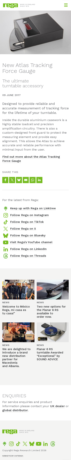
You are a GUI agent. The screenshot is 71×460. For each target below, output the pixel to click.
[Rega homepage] (11, 7)
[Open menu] (65, 5)
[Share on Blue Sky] (19, 180)
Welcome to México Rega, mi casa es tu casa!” (16, 310)
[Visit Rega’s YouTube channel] (38, 443)
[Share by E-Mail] (26, 180)
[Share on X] (12, 180)
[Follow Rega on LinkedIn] (45, 443)
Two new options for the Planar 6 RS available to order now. (51, 311)
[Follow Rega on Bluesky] (31, 443)
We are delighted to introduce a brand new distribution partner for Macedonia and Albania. (16, 357)
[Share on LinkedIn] (39, 180)
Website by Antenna (12, 456)
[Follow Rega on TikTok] (18, 443)
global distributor (15, 410)
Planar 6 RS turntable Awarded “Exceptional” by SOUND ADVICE (50, 354)
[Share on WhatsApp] (33, 180)
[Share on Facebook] (5, 180)
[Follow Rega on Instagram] (11, 443)
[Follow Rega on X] (25, 443)
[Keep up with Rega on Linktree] (4, 443)
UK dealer (57, 406)
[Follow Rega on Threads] (52, 443)
